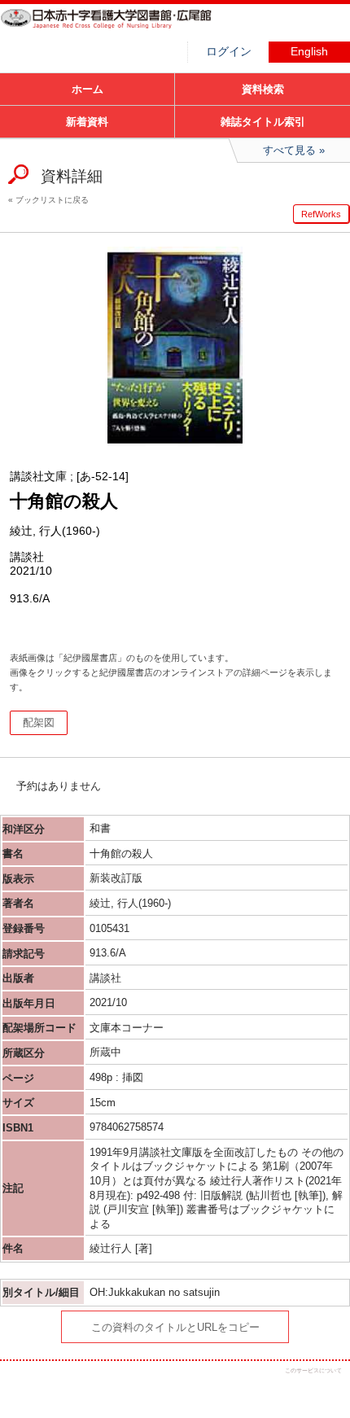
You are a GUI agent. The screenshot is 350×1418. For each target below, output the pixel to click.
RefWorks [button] (321, 214)
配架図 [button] (39, 722)
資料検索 (263, 89)
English (309, 52)
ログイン (229, 52)
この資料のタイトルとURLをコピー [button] (175, 1327)
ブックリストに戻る (52, 199)
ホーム (87, 89)
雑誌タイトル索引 (263, 122)
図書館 (122, 28)
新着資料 (87, 122)
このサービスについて (313, 1370)
